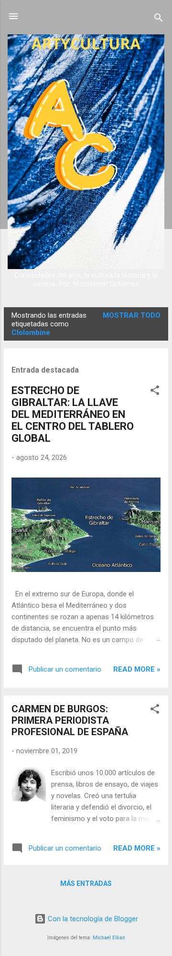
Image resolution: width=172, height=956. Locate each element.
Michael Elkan (109, 938)
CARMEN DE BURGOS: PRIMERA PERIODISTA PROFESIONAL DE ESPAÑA (69, 720)
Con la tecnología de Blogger (92, 918)
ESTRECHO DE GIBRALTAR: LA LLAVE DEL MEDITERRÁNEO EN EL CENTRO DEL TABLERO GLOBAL (72, 414)
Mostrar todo (132, 315)
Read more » (137, 669)
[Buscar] (158, 19)
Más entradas (86, 883)
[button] (155, 391)
